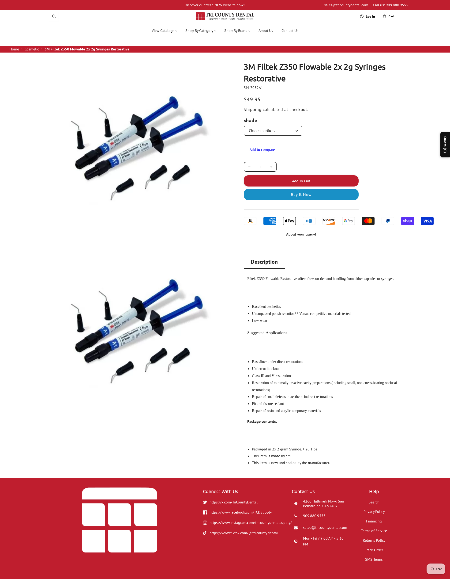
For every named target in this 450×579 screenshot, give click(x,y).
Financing (374, 521)
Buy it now (301, 194)
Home (14, 49)
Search (374, 502)
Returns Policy (374, 540)
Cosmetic (32, 49)
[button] (54, 16)
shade (250, 120)
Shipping (253, 109)
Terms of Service (374, 530)
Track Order (374, 550)
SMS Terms (374, 559)
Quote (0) (445, 144)
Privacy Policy (374, 511)
